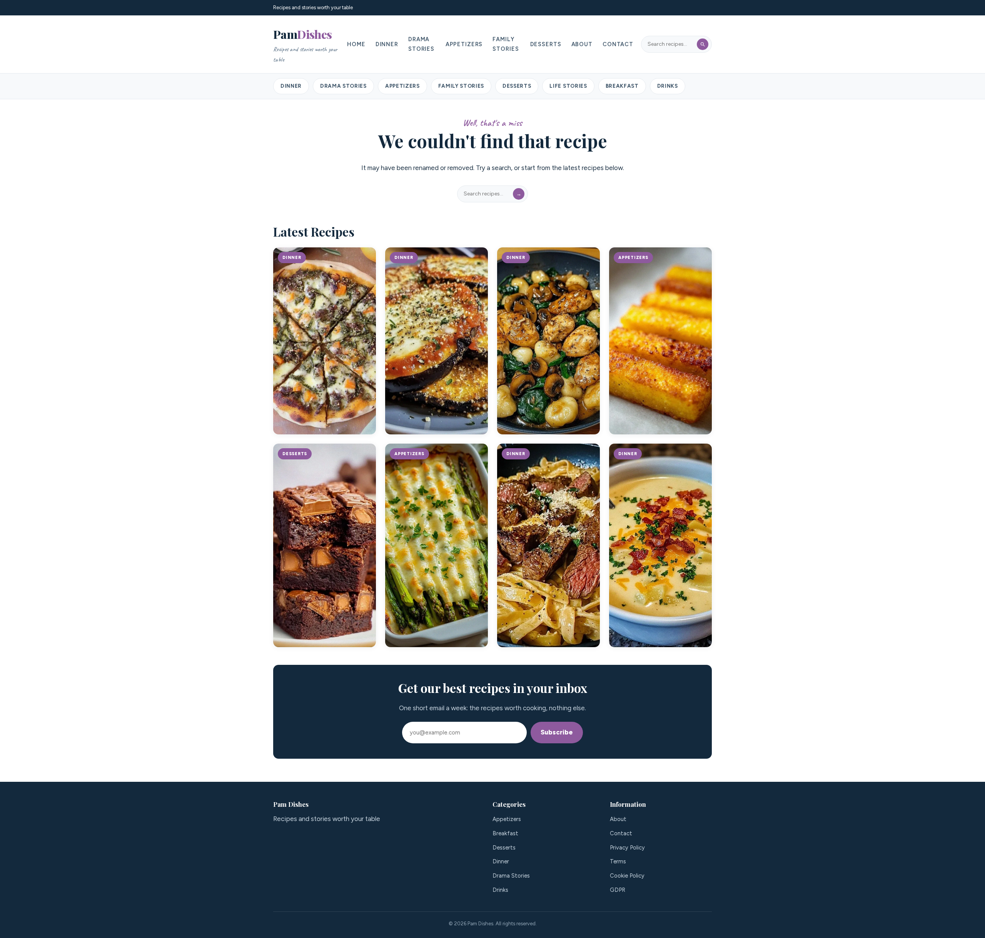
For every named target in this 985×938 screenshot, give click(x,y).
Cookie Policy (627, 875)
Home (356, 44)
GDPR (617, 889)
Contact (618, 44)
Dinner (387, 44)
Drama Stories (421, 44)
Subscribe (557, 732)
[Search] (702, 44)
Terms (618, 861)
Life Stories (568, 86)
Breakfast (622, 86)
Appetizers (464, 44)
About (582, 44)
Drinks (667, 86)
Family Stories (505, 44)
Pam (305, 44)
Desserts (545, 44)
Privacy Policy (627, 847)
